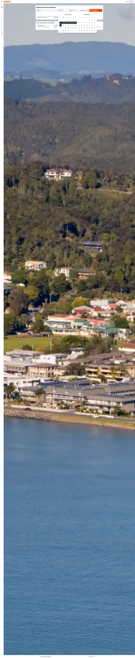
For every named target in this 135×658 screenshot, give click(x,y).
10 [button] (70, 22)
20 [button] (60, 27)
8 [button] (65, 22)
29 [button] (65, 30)
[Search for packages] (1, 11)
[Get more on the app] (1, 14)
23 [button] (68, 27)
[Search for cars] (1, 9)
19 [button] (75, 25)
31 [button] (94, 30)
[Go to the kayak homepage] (7, 1)
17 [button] (70, 25)
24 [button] (70, 27)
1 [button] (65, 20)
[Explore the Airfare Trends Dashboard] (1, 20)
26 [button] (75, 27)
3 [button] (94, 20)
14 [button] (63, 25)
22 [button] (65, 27)
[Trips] (1, 29)
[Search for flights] (1, 5)
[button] (2, 1)
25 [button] (73, 27)
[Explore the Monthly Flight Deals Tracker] (1, 22)
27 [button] (60, 30)
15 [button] (65, 25)
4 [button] (73, 20)
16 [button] (68, 25)
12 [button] (75, 22)
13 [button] (60, 25)
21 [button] (63, 27)
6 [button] (60, 22)
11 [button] (73, 22)
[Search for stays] (1, 7)
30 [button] (68, 30)
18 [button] (73, 25)
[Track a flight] (1, 26)
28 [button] (63, 30)
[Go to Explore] (1, 24)
